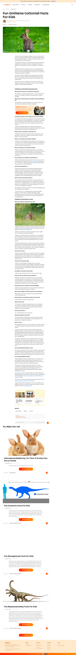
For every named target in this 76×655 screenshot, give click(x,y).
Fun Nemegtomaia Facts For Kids (19, 556)
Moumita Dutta (8, 508)
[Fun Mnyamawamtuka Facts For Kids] (26, 591)
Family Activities (15, 4)
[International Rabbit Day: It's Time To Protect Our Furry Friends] (26, 442)
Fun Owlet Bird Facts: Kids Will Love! (19, 401)
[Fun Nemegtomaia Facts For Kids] (26, 540)
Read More (53, 1)
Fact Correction (41, 422)
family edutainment (39, 648)
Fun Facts (23, 4)
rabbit (23, 136)
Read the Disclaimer (20, 422)
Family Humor (37, 4)
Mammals (25, 411)
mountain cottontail (34, 161)
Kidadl (3, 9)
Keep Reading (27, 469)
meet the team (39, 645)
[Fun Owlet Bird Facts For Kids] (20, 395)
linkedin (48, 648)
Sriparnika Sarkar (8, 463)
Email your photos (22, 112)
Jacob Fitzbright (12, 21)
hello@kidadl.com (28, 229)
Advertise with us (29, 645)
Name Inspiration (46, 4)
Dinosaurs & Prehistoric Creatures (39, 399)
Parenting (30, 4)
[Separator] (48, 423)
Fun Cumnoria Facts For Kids (17, 506)
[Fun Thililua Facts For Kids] (39, 395)
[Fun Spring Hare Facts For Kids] (30, 395)
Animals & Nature (19, 398)
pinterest (48, 645)
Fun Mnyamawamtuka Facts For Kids (20, 606)
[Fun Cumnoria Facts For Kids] (26, 490)
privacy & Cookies (61, 645)
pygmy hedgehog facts (30, 375)
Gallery (6, 51)
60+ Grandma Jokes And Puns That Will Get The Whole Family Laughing (35, 1)
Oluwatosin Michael (15, 20)
